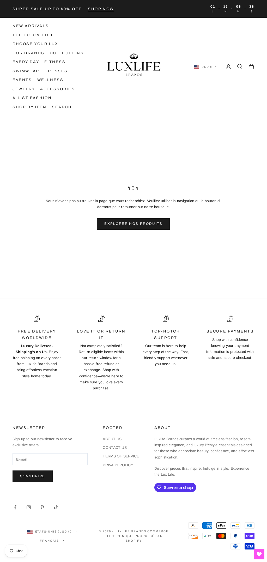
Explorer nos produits (133, 224)
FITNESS (54, 62)
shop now (101, 9)
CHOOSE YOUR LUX (35, 44)
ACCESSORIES (57, 89)
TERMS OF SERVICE (121, 456)
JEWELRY (24, 89)
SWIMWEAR (26, 71)
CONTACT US (114, 447)
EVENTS (22, 80)
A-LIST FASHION (32, 98)
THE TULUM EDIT (33, 35)
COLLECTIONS (67, 53)
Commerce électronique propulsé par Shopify (136, 536)
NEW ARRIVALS (31, 26)
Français (49, 540)
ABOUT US (112, 439)
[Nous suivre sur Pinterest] (42, 507)
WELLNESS (50, 80)
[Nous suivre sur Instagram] (28, 507)
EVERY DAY (26, 62)
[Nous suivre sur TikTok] (55, 507)
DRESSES (56, 71)
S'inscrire (32, 476)
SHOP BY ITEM (30, 107)
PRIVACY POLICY (118, 465)
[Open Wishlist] (259, 554)
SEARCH (62, 107)
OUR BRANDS (29, 53)
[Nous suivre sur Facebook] (15, 507)
